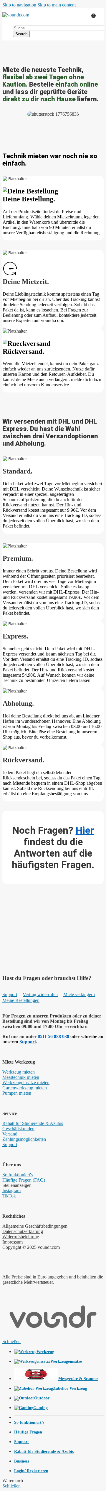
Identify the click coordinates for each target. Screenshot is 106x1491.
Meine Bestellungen (20, 1000)
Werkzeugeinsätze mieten (25, 1082)
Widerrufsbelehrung (20, 1236)
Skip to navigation (19, 4)
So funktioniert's (17, 1174)
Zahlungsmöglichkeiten (24, 1139)
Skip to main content (56, 4)
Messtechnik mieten (20, 1077)
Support (9, 994)
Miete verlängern (79, 994)
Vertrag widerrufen (40, 994)
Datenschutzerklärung (22, 1231)
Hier (85, 830)
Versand (9, 1133)
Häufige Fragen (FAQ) (23, 1179)
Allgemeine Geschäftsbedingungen (34, 1226)
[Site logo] (15, 14)
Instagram (11, 1190)
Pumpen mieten (16, 1093)
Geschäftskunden (18, 1128)
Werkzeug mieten (18, 1071)
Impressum (12, 1241)
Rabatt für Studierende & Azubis (32, 1123)
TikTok (9, 1195)
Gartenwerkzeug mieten (24, 1087)
